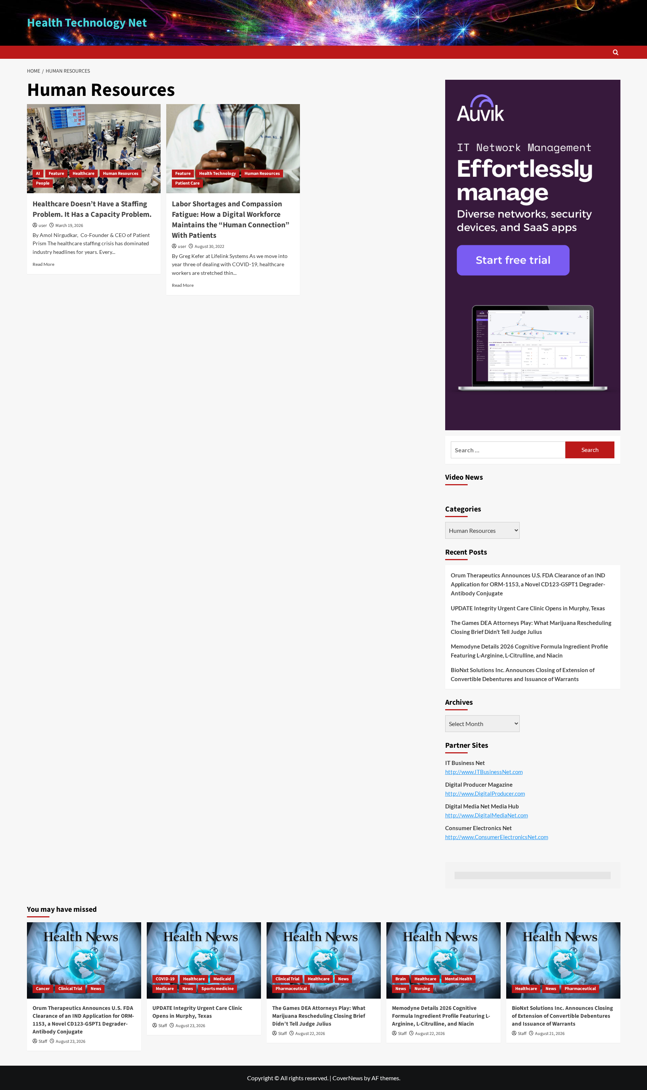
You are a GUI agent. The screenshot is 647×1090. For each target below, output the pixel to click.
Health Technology (217, 173)
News (96, 989)
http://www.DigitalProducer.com (485, 793)
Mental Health (458, 979)
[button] (615, 52)
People (42, 183)
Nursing (422, 989)
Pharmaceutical (291, 989)
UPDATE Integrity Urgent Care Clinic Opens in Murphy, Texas (528, 608)
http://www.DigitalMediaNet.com (486, 815)
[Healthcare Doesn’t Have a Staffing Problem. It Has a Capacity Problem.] (94, 148)
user (43, 225)
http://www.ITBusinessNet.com (484, 771)
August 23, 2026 (70, 1041)
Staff (43, 1041)
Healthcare (83, 173)
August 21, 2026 (550, 1033)
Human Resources (120, 173)
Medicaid (222, 979)
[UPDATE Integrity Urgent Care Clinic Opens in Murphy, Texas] (204, 960)
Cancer (43, 989)
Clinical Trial (70, 989)
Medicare (165, 989)
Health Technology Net (87, 22)
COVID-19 (165, 979)
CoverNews (347, 1077)
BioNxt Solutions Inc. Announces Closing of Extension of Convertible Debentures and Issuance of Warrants (523, 674)
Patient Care (187, 183)
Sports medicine (217, 989)
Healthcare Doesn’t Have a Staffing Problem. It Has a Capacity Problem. (92, 209)
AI (38, 173)
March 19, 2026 (69, 225)
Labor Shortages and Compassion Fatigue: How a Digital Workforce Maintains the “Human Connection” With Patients (230, 220)
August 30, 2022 (209, 246)
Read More (43, 264)
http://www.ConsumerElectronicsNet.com (496, 837)
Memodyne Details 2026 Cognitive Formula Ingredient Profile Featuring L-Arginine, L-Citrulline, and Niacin (529, 651)
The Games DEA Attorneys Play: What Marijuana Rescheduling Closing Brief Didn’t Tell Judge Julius (531, 627)
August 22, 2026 (310, 1033)
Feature (56, 173)
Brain (400, 979)
